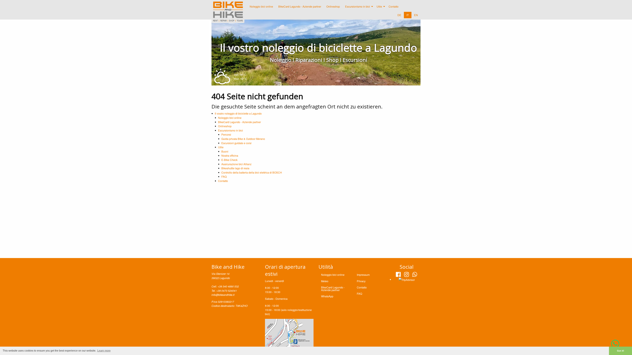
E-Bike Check (229, 160)
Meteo (324, 281)
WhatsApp (327, 296)
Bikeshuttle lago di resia (235, 168)
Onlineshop (333, 6)
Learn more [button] (104, 350)
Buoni (224, 151)
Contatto (393, 6)
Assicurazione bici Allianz (236, 164)
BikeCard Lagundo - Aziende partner (299, 6)
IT (408, 15)
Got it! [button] (620, 350)
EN (416, 15)
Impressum (363, 275)
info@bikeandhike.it (222, 295)
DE (399, 15)
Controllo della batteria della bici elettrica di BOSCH (251, 172)
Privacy (361, 281)
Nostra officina (229, 155)
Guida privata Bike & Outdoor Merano (243, 139)
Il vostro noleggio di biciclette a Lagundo (238, 113)
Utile (379, 6)
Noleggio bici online (261, 6)
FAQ (224, 176)
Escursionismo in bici (357, 6)
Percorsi (226, 134)
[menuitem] (261, 7)
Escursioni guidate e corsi (236, 143)
